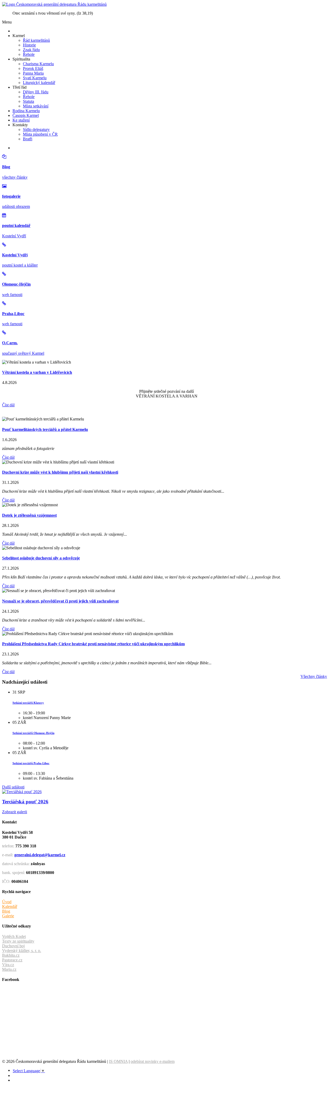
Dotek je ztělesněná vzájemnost (29, 515)
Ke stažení (21, 120)
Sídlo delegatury (36, 129)
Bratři (27, 139)
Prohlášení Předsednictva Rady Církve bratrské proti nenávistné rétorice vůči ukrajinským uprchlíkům (93, 644)
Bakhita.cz (11, 955)
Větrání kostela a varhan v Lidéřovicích (37, 372)
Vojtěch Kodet (14, 936)
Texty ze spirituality (18, 941)
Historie (29, 45)
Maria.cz (9, 969)
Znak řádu (31, 49)
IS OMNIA (118, 1061)
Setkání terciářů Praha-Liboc (30, 763)
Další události (13, 787)
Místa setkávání (35, 106)
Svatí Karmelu (35, 78)
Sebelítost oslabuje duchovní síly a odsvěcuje (41, 558)
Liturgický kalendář (39, 82)
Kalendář (9, 906)
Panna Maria (33, 73)
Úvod (6, 902)
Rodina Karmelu (26, 111)
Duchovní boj (13, 946)
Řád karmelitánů (36, 40)
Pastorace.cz (12, 960)
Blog (6, 911)
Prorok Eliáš (33, 68)
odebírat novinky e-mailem (153, 1061)
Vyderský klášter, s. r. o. (21, 950)
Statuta (28, 101)
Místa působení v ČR (40, 134)
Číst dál (8, 405)
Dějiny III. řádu (35, 92)
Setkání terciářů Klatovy (28, 702)
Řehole (29, 54)
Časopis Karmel (25, 115)
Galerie (8, 916)
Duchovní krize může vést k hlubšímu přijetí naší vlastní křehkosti (60, 472)
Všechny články (313, 676)
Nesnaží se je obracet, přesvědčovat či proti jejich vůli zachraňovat (60, 601)
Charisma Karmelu (38, 64)
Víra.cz (8, 964)
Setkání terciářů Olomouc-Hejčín (33, 732)
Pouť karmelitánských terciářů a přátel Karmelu (45, 429)
